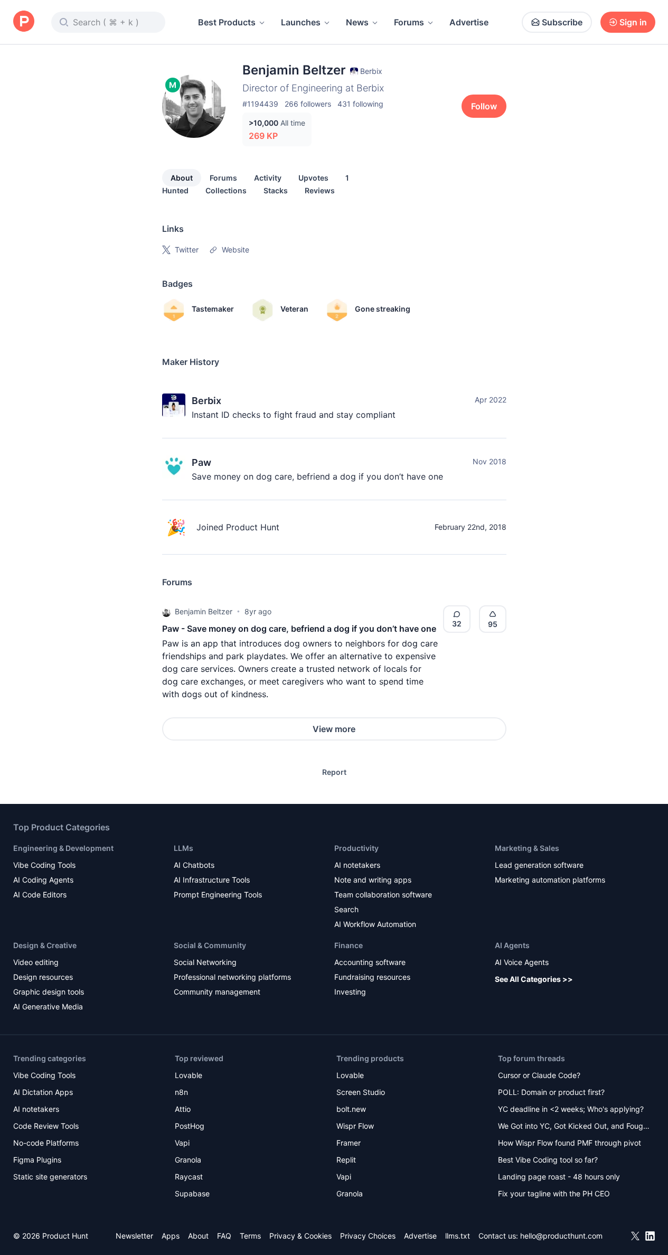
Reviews (320, 190)
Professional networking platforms (232, 976)
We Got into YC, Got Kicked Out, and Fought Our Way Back (574, 1126)
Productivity (356, 848)
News (357, 22)
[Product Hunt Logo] (23, 22)
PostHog (189, 1125)
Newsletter (134, 1235)
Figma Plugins (37, 1159)
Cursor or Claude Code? (539, 1075)
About (182, 177)
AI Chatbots (194, 864)
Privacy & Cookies (300, 1235)
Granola (188, 1159)
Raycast (189, 1176)
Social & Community (210, 945)
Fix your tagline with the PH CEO (554, 1193)
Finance (348, 945)
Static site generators (50, 1176)
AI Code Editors (40, 894)
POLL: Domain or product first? (551, 1092)
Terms (250, 1235)
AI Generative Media (48, 1006)
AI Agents (512, 945)
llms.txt (457, 1235)
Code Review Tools (46, 1125)
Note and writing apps (372, 879)
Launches (301, 22)
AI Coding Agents (43, 879)
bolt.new (351, 1108)
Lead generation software (539, 864)
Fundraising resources (372, 976)
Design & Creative (45, 945)
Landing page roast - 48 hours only (559, 1176)
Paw (201, 462)
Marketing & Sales (527, 848)
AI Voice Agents (522, 962)
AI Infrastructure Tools (212, 879)
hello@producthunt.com (561, 1235)
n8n (181, 1092)
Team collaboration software (383, 894)
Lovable (188, 1075)
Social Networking (205, 962)
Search (346, 909)
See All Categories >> (534, 979)
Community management (217, 991)
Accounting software (370, 962)
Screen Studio (360, 1092)
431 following (360, 103)
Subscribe (562, 22)
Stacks (276, 190)
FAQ (224, 1235)
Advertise (468, 22)
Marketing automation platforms (550, 879)
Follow (484, 106)
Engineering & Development (63, 848)
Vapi (182, 1142)
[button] (166, 611)
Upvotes (313, 177)
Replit (346, 1159)
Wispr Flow (355, 1125)
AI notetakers (357, 864)
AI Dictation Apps (43, 1092)
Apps (171, 1235)
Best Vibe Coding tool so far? (548, 1159)
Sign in (633, 22)
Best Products (227, 22)
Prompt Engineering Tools (218, 894)
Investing (350, 991)
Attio (183, 1108)
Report (334, 771)
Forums (409, 22)
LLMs (183, 848)
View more (334, 729)
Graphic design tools (48, 991)
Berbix (206, 400)
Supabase (192, 1193)
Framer (348, 1142)
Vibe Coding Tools (44, 864)
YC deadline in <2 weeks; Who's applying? (571, 1108)
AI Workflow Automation (375, 924)
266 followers (308, 103)
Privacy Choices (368, 1235)
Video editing (36, 962)
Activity (267, 177)
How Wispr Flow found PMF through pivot (569, 1142)
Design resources (43, 976)
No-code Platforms (46, 1142)
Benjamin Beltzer (203, 611)
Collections (226, 190)
